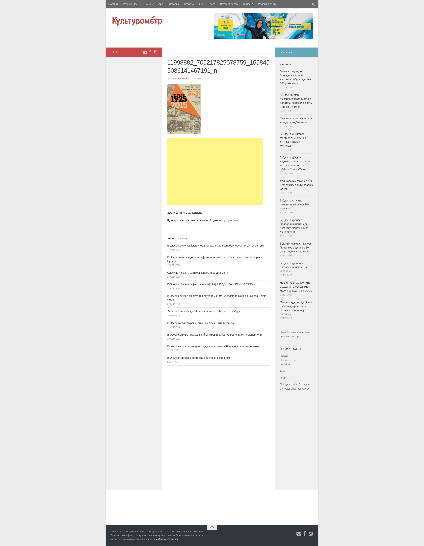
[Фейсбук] (150, 52)
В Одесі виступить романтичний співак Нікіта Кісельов (200, 323)
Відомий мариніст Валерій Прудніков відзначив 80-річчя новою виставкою (213, 346)
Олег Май (181, 78)
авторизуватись (228, 220)
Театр (211, 4)
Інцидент (248, 4)
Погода (284, 355)
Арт (160, 4)
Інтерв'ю (189, 4)
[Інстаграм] (155, 52)
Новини (113, 4)
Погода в (288, 360)
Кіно (201, 4)
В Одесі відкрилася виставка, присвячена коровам (198, 357)
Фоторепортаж (229, 4)
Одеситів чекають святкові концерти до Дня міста (197, 272)
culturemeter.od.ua (167, 539)
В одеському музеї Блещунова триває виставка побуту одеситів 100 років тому (215, 245)
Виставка (173, 4)
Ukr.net (284, 332)
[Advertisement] (215, 171)
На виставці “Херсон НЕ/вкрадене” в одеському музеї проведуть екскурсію (296, 286)
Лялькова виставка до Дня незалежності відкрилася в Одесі (204, 311)
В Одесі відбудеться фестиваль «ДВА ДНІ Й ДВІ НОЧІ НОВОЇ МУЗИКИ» (211, 284)
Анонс (150, 4)
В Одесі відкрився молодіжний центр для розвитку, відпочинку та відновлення (215, 334)
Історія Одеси (130, 4)
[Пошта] (145, 52)
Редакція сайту (267, 4)
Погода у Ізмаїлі (289, 384)
